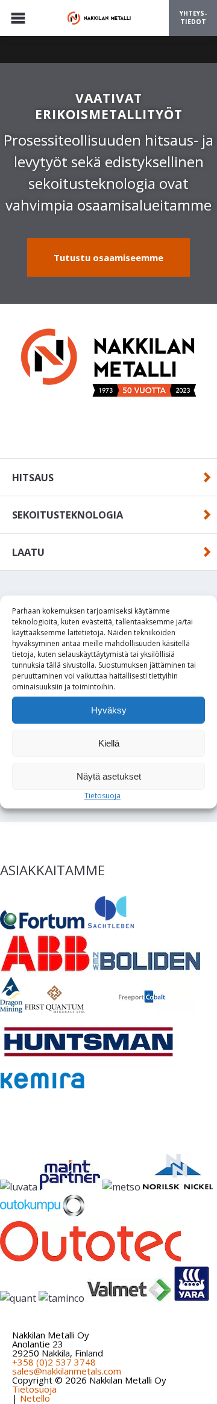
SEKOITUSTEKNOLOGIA (67, 514)
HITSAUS (33, 477)
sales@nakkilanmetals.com (66, 1371)
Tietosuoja (102, 795)
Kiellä (108, 743)
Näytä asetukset (109, 776)
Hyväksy (109, 710)
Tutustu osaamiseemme (108, 257)
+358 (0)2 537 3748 (54, 1362)
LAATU (28, 552)
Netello (35, 1398)
